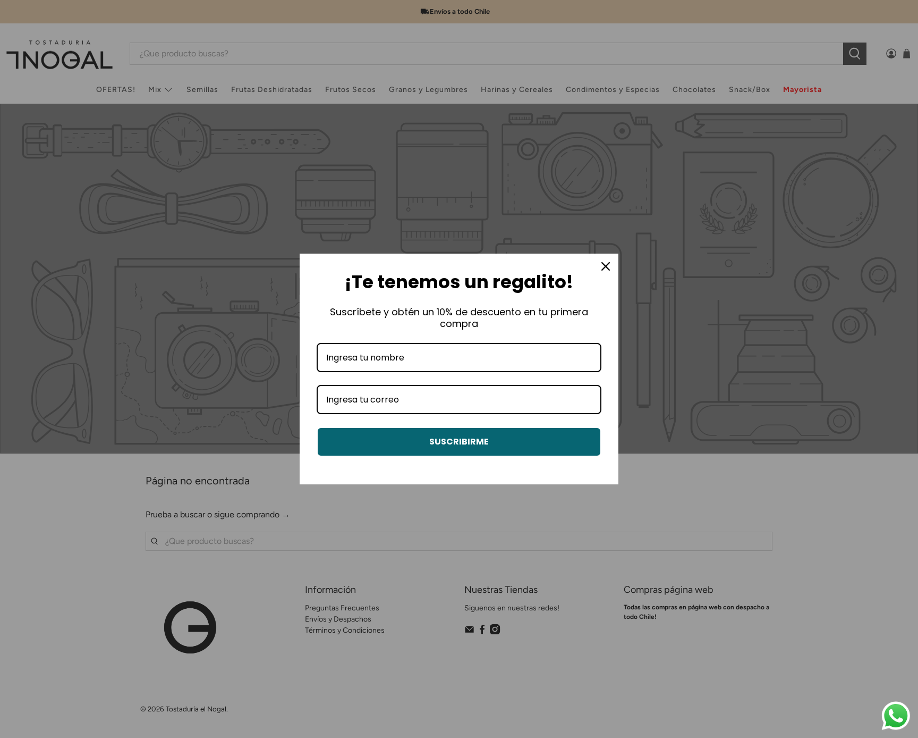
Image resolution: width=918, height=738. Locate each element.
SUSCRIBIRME (459, 441)
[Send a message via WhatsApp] (896, 716)
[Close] (605, 266)
